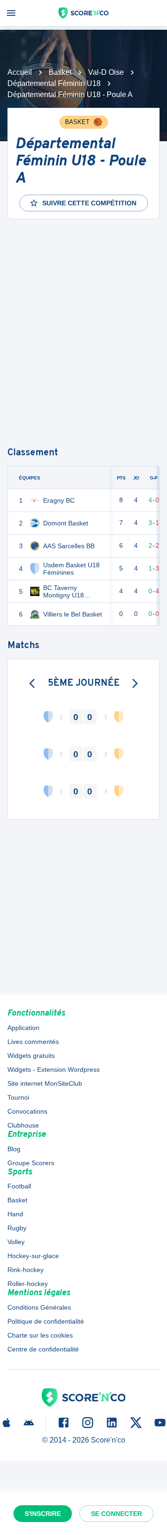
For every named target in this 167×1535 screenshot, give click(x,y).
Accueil (19, 72)
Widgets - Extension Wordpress (53, 1069)
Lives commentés (33, 1041)
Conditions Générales (39, 1307)
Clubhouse (23, 1125)
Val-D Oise (106, 72)
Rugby (16, 1228)
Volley (16, 1242)
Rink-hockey (25, 1269)
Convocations (27, 1111)
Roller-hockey (27, 1283)
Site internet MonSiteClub (44, 1083)
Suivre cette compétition (89, 203)
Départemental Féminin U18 (54, 83)
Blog (13, 1149)
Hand (15, 1214)
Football (19, 1186)
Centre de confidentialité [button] (43, 1349)
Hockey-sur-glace (33, 1255)
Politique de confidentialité (45, 1321)
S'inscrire (43, 1513)
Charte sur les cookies (40, 1335)
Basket (60, 72)
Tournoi (18, 1097)
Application (23, 1027)
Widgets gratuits (31, 1055)
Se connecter (116, 1513)
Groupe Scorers (30, 1163)
